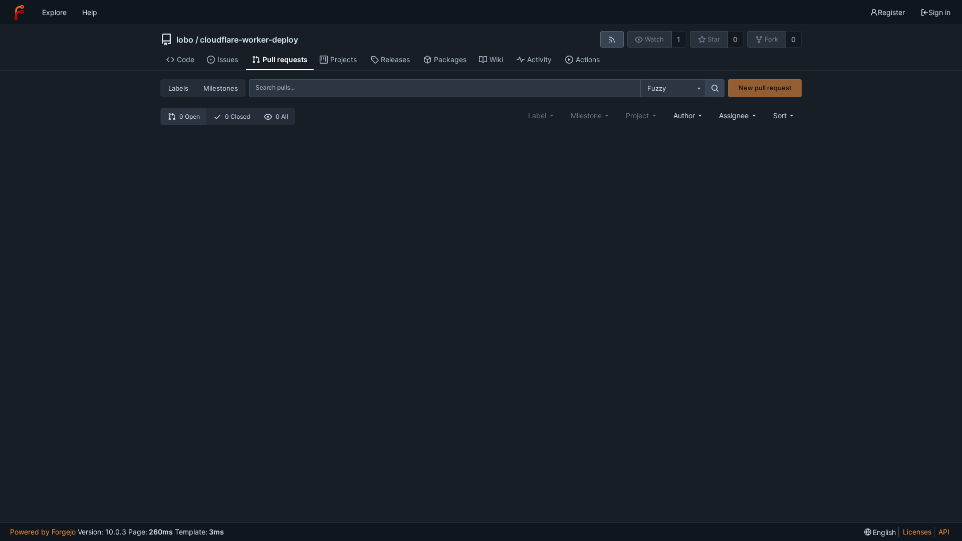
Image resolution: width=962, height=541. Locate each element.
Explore (54, 12)
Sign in (939, 12)
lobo (184, 40)
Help (89, 12)
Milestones (220, 88)
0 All (282, 116)
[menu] (784, 115)
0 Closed (237, 116)
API (943, 531)
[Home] (19, 13)
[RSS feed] (612, 39)
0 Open (189, 116)
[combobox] (672, 88)
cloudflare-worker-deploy (249, 40)
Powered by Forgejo (43, 531)
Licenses (917, 531)
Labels (178, 88)
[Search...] (715, 88)
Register (891, 12)
